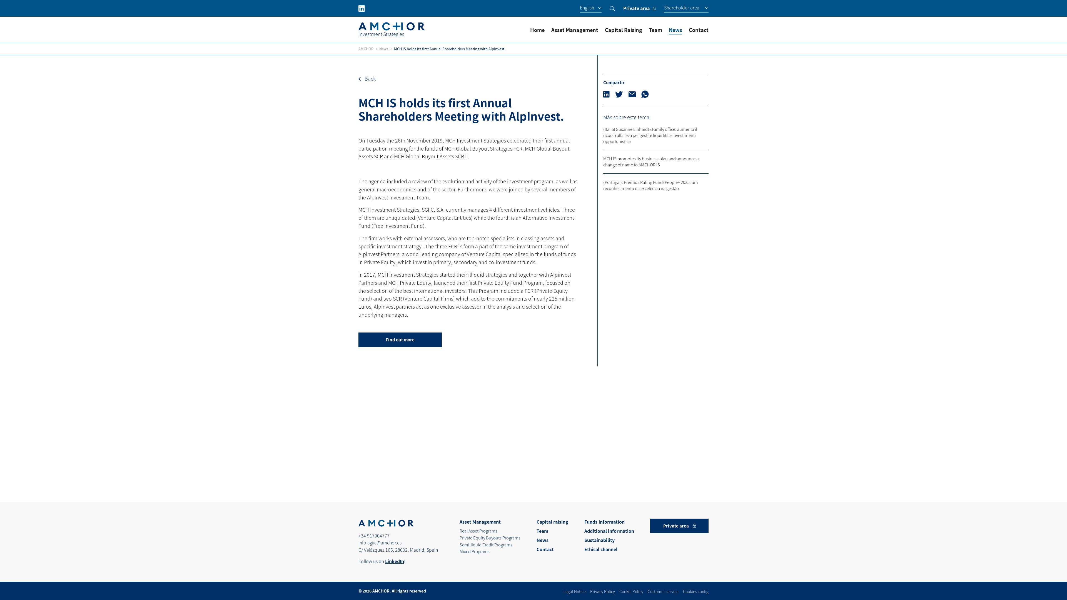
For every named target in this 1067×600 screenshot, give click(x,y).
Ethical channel (600, 549)
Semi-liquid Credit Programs (486, 545)
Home (537, 29)
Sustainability (599, 540)
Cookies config (696, 591)
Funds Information (604, 522)
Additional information (609, 531)
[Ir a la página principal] (391, 29)
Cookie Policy (631, 591)
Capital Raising (623, 29)
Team (655, 29)
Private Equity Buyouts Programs (490, 538)
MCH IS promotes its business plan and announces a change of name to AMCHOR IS (651, 162)
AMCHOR (365, 48)
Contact (699, 29)
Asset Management (574, 29)
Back (369, 78)
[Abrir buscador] (612, 8)
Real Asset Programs (478, 531)
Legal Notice (575, 591)
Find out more (400, 339)
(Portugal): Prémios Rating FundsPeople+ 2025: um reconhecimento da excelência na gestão (650, 185)
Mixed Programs (475, 551)
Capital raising (552, 522)
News (675, 29)
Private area (636, 8)
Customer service (663, 591)
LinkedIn (394, 561)
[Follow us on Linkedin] (361, 8)
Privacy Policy (602, 591)
